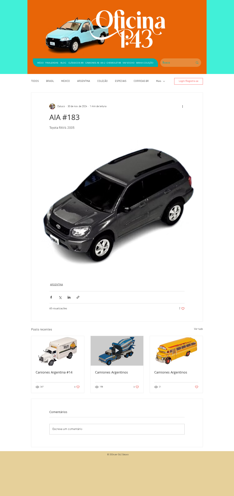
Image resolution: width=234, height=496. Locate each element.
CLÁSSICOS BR (75, 62)
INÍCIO (40, 62)
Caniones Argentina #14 (54, 372)
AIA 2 (102, 62)
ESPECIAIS (120, 81)
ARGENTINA (83, 81)
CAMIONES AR (92, 62)
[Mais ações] (182, 106)
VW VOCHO (129, 62)
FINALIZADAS (51, 62)
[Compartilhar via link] (78, 297)
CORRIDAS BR (141, 81)
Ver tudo (198, 329)
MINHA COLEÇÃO (144, 62)
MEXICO (65, 81)
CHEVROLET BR (113, 62)
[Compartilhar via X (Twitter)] (60, 297)
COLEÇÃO (102, 81)
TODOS (35, 81)
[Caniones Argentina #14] (57, 351)
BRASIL (50, 81)
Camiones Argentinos (111, 372)
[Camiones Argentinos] (117, 351)
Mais (158, 81)
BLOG (63, 62)
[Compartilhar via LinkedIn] (69, 297)
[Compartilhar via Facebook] (51, 297)
